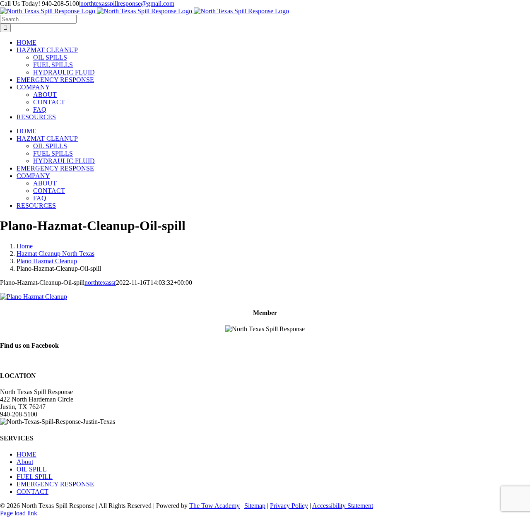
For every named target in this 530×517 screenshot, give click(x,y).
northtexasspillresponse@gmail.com (127, 3)
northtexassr (100, 282)
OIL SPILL (32, 469)
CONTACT (32, 491)
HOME (26, 454)
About (25, 461)
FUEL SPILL (35, 476)
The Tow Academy (214, 505)
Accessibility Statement (342, 505)
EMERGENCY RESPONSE (55, 484)
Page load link (18, 513)
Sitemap (254, 505)
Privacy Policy (289, 505)
